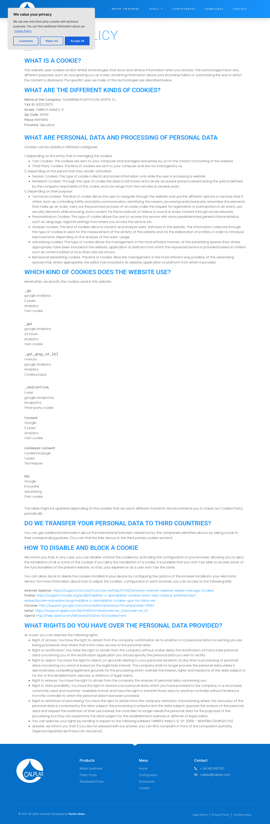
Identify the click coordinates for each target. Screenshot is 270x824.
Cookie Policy (23, 31)
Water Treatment (126, 9)
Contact (240, 9)
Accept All (77, 41)
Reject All (52, 41)
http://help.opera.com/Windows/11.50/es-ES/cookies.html (81, 615)
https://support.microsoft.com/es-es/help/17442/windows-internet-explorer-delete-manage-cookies (133, 590)
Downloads (214, 9)
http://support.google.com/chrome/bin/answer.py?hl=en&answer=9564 (96, 605)
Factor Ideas (76, 813)
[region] (51, 28)
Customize (26, 41)
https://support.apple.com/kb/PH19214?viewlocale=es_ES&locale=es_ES (91, 610)
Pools (154, 9)
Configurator (183, 9)
